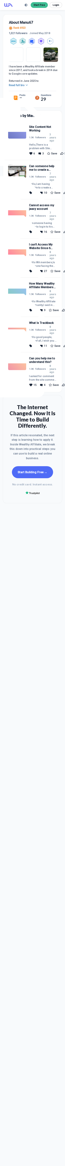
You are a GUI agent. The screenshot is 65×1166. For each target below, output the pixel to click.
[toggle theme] (26, 5)
